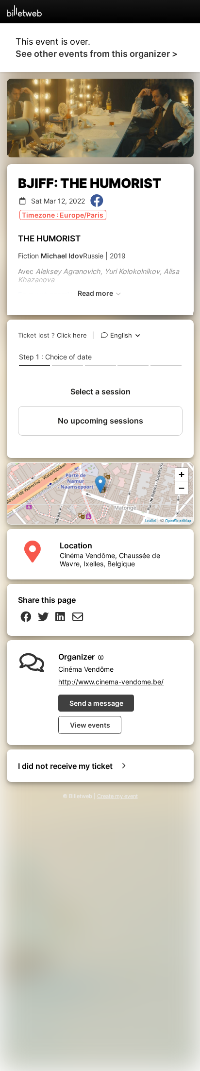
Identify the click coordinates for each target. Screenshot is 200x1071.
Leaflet (150, 520)
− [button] (181, 487)
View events (90, 725)
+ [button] (181, 474)
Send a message (96, 703)
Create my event (117, 796)
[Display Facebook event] (96, 201)
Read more (96, 293)
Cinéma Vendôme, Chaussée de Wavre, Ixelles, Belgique (110, 559)
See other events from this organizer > (97, 54)
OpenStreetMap (178, 520)
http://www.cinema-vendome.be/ (111, 682)
